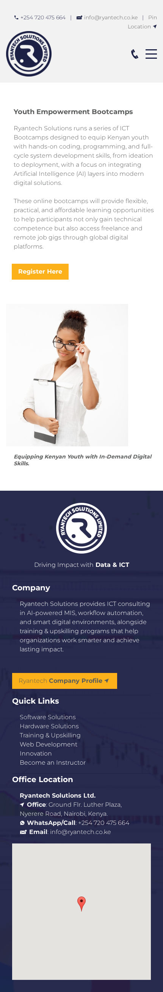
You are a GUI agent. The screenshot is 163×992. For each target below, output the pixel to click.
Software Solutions (48, 717)
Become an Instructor (53, 762)
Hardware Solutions (49, 726)
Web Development (48, 744)
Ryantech (60, 680)
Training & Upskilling (50, 735)
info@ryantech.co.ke (111, 17)
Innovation (36, 753)
